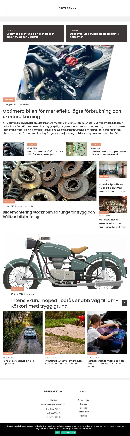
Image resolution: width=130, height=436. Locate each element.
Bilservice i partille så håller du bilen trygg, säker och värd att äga (112, 188)
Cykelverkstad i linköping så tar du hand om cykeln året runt (109, 153)
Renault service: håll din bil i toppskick (18, 362)
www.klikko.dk (55, 417)
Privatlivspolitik (69, 432)
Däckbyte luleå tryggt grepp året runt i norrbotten (94, 35)
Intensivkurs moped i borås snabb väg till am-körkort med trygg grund (64, 303)
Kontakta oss (83, 412)
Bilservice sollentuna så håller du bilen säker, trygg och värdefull (30, 35)
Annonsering (83, 400)
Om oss (83, 404)
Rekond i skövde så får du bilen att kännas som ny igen (45, 153)
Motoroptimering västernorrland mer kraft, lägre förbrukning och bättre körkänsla (112, 223)
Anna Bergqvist (26, 206)
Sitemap (83, 416)
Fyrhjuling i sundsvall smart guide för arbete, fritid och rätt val (64, 362)
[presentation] (124, 303)
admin (26, 105)
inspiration (11, 30)
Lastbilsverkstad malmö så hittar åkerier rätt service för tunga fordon (106, 364)
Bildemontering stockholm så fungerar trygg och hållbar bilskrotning (49, 214)
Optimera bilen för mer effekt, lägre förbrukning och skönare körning (62, 113)
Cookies (83, 408)
